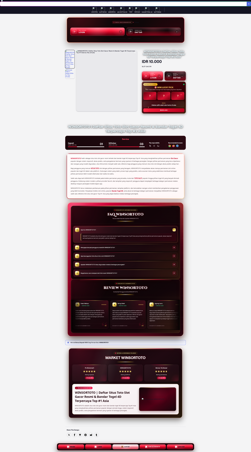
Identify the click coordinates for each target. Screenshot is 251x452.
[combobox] (123, 4)
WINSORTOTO (76, 158)
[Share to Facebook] (74, 435)
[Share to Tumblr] (96, 435)
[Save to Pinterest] (85, 435)
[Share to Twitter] (69, 435)
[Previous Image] (77, 81)
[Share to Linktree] (80, 435)
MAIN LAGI (163, 110)
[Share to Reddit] (91, 435)
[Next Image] (135, 81)
